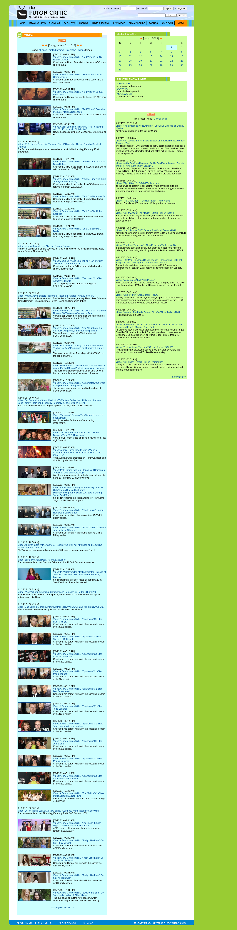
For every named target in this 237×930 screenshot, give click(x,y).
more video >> (179, 377)
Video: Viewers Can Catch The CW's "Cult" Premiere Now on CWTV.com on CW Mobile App (79, 312)
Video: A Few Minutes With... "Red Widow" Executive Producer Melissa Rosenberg (79, 110)
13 (151, 56)
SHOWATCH (123, 83)
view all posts (160, 119)
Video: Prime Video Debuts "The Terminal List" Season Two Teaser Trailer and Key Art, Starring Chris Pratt (149, 325)
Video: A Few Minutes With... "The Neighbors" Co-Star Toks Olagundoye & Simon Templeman (78, 329)
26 (140, 65)
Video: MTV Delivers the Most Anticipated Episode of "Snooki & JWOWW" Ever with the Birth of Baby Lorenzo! (79, 575)
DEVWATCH (123, 88)
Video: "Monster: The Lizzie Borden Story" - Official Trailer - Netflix (148, 312)
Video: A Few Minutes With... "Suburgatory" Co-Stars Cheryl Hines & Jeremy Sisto (79, 384)
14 (161, 56)
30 (182, 65)
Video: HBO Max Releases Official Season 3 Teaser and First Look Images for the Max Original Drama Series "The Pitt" (149, 261)
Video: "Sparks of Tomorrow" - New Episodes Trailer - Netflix (146, 245)
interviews (71, 50)
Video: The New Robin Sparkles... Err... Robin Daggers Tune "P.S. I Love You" (76, 434)
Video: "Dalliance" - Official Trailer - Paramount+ (140, 362)
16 (182, 56)
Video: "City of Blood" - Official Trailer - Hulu (137, 183)
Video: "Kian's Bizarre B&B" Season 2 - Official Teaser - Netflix (147, 230)
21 (161, 61)
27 (151, 65)
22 (171, 61)
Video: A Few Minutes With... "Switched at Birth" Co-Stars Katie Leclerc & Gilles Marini (78, 894)
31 (120, 69)
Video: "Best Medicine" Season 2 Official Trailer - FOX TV (144, 347)
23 (182, 61)
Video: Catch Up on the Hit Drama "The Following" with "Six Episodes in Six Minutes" (78, 128)
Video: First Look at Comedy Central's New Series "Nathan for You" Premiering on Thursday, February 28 (78, 348)
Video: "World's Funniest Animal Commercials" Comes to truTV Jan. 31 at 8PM (57, 592)
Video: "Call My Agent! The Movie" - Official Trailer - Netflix (145, 213)
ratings (81, 50)
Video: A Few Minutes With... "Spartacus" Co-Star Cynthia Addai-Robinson (77, 777)
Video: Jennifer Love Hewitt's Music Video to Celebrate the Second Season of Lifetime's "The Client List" (77, 453)
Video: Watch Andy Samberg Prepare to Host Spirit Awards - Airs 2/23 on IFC (56, 296)
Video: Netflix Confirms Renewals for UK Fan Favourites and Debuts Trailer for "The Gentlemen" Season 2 (150, 164)
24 (120, 65)
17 (120, 61)
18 (130, 61)
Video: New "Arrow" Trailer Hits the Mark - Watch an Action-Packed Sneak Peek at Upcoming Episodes (79, 366)
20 (151, 61)
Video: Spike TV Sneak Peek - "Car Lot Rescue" (42, 560)
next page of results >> (62, 907)
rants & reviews (56, 50)
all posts (43, 50)
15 (171, 56)
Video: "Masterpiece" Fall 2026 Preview (135, 280)
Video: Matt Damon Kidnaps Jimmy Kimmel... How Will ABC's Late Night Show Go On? (61, 607)
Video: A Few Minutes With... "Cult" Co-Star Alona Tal (79, 196)
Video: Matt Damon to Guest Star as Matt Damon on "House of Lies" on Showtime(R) (79, 471)
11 (130, 56)
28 (161, 65)
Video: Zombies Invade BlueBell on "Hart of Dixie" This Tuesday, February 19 (78, 262)
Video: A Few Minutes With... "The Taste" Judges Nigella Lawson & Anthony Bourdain (77, 824)
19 (140, 61)
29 (171, 65)
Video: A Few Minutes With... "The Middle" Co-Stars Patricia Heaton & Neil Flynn (78, 794)
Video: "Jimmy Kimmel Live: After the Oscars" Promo (44, 246)
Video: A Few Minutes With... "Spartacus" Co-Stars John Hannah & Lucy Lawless (78, 725)
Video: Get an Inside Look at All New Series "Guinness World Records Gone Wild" (58, 811)
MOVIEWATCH (124, 94)
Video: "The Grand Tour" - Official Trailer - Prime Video (143, 200)
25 (130, 65)
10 (120, 56)
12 (140, 56)
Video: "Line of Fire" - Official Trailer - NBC (137, 295)
